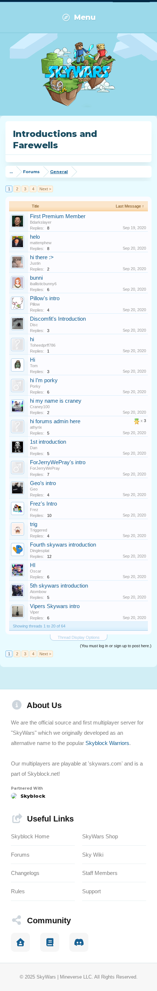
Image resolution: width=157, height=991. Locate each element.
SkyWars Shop (100, 836)
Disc (34, 325)
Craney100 (40, 407)
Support (91, 891)
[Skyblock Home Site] (20, 942)
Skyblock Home (30, 836)
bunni (36, 278)
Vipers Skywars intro (55, 606)
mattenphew (40, 243)
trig (33, 524)
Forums (20, 855)
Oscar (35, 571)
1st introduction (48, 442)
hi (32, 339)
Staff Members (100, 873)
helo (35, 237)
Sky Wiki (92, 855)
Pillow (35, 304)
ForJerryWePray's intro (57, 462)
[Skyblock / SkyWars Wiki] (49, 942)
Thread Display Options (79, 637)
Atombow (38, 591)
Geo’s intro (43, 483)
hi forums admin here (55, 421)
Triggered (38, 530)
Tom (34, 366)
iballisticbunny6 (43, 284)
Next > (45, 189)
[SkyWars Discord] (78, 942)
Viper (34, 612)
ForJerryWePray (45, 468)
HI (32, 565)
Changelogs (25, 873)
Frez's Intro (43, 504)
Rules (18, 891)
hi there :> (42, 257)
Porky (35, 386)
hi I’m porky (44, 380)
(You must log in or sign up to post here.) (116, 646)
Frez (34, 509)
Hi (32, 360)
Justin (35, 263)
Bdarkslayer (40, 222)
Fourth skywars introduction (63, 545)
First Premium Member (57, 216)
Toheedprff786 (42, 345)
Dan (33, 448)
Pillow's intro (45, 298)
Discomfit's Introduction (58, 319)
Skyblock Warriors (107, 743)
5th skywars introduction (59, 586)
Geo (34, 489)
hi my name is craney (55, 401)
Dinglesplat (39, 550)
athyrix (36, 427)
